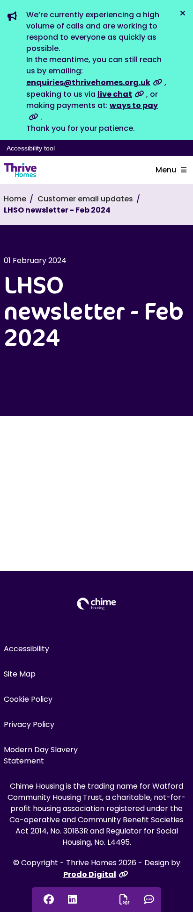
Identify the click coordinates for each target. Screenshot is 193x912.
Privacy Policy (29, 724)
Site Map (20, 674)
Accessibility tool (31, 148)
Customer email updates (85, 198)
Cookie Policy (28, 699)
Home (15, 198)
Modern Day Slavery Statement (41, 755)
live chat (114, 94)
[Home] (20, 170)
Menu (166, 169)
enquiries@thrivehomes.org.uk (88, 82)
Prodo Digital (89, 874)
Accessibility (26, 648)
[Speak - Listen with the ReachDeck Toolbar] (96, 898)
